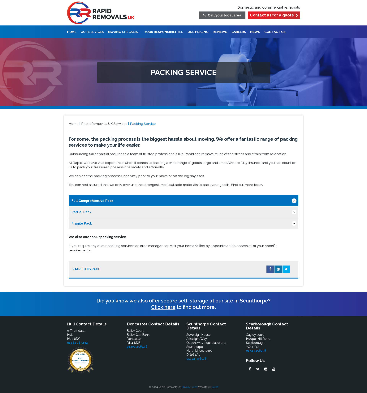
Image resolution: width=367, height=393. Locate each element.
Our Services (92, 32)
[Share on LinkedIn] (278, 269)
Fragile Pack (81, 223)
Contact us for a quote (272, 15)
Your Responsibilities (163, 32)
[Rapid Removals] (100, 13)
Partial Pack (81, 212)
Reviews (220, 32)
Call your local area (224, 15)
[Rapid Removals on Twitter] (257, 369)
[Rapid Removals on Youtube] (273, 369)
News (255, 32)
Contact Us (275, 32)
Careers (238, 32)
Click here (163, 307)
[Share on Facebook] (270, 269)
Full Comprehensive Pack (92, 201)
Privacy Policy (190, 387)
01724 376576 (196, 358)
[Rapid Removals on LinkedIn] (265, 369)
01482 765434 (77, 343)
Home (71, 32)
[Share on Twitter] (286, 269)
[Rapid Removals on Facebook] (249, 369)
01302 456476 (137, 346)
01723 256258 (256, 350)
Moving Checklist (124, 32)
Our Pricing (198, 32)
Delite (214, 387)
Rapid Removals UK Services (104, 124)
